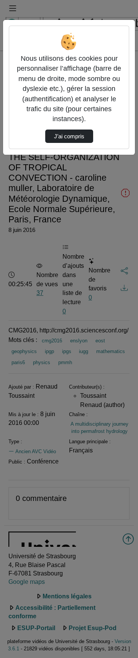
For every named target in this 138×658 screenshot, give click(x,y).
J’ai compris (69, 136)
